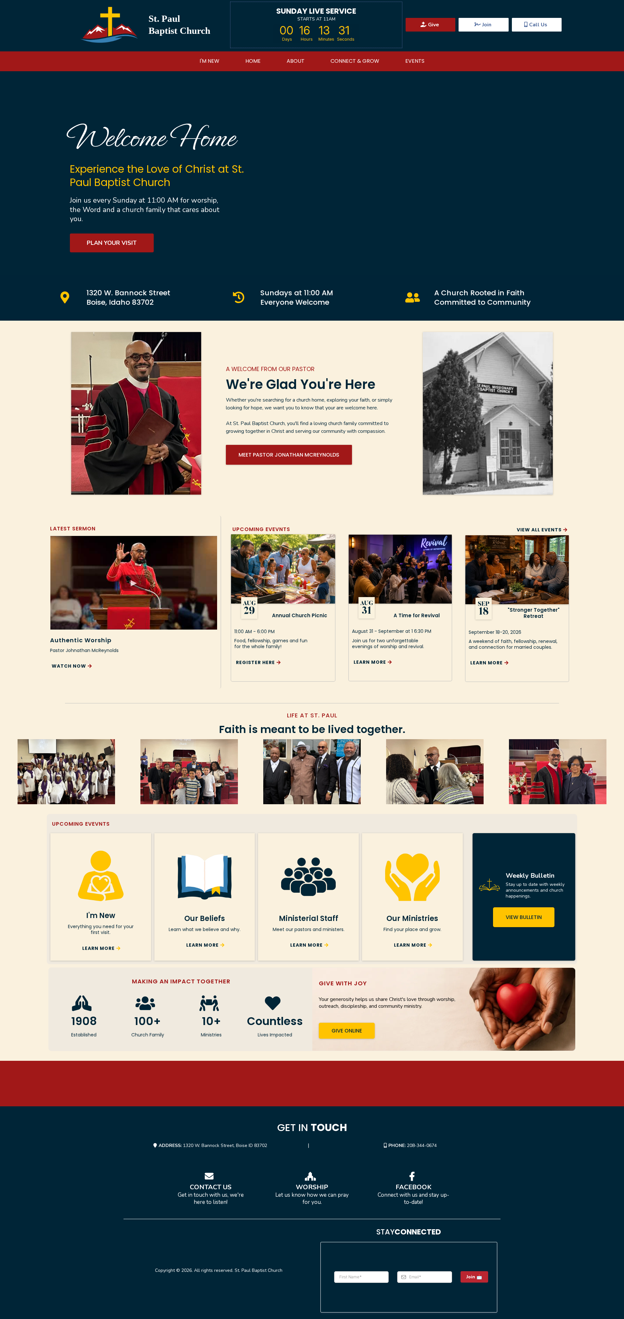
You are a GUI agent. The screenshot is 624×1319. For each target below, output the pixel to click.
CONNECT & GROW (355, 61)
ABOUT (296, 61)
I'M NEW (209, 61)
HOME (253, 61)
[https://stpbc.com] (109, 25)
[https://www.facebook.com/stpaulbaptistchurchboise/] (413, 1176)
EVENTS (414, 61)
